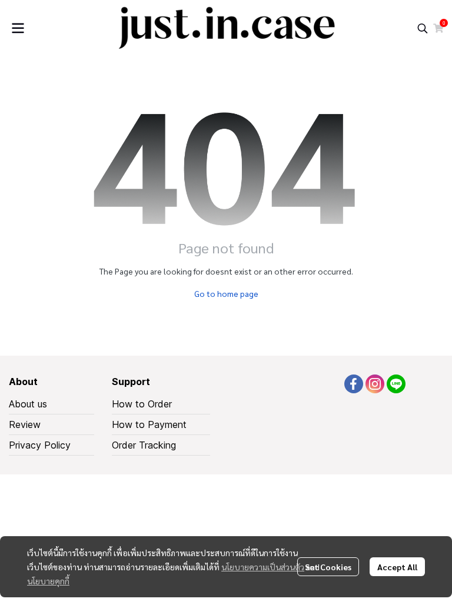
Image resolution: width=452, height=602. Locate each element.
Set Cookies (328, 566)
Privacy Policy (40, 445)
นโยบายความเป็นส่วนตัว (262, 566)
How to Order (142, 404)
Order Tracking (144, 445)
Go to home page (226, 293)
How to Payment (149, 424)
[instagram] (374, 383)
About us (28, 404)
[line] (396, 383)
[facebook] (353, 383)
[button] (422, 28)
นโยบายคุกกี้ (48, 581)
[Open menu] (17, 28)
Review (25, 424)
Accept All (397, 566)
